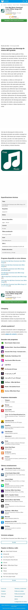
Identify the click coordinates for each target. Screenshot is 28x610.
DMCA (16, 599)
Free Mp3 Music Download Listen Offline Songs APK (14, 9)
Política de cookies (19, 591)
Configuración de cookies (21, 601)
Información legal (19, 596)
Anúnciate (3, 593)
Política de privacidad (20, 593)
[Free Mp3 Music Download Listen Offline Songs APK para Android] (2, 10)
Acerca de (3, 588)
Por (10, 12)
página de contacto (11, 334)
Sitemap (3, 596)
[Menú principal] (26, 1)
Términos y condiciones (20, 588)
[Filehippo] (5, 1)
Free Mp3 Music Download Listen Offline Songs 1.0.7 (14, 538)
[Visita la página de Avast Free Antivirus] (14, 17)
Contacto (3, 591)
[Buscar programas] (23, 1)
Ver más (14, 542)
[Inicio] (1, 5)
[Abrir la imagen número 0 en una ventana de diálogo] (11, 160)
